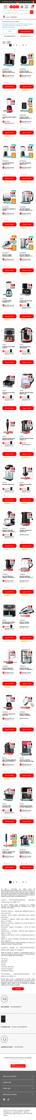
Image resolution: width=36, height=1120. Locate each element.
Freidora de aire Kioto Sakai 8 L (8, 393)
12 (23, 45)
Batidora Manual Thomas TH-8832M (25, 714)
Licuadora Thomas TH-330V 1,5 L (8, 714)
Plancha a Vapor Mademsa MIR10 (7, 255)
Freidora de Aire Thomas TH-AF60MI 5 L (26, 669)
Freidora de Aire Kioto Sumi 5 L (8, 347)
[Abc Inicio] (14, 7)
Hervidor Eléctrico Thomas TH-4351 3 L (8, 669)
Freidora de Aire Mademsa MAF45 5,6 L (8, 72)
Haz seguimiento (11, 1007)
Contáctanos (12, 1047)
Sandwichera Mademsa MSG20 (9, 209)
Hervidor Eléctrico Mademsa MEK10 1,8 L (26, 209)
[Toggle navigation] (5, 7)
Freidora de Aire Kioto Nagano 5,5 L (26, 301)
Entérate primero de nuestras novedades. (18, 1058)
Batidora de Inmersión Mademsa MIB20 (8, 852)
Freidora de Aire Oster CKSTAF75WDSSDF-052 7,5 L (27, 806)
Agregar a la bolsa (9, 86)
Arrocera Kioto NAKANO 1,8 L (6, 806)
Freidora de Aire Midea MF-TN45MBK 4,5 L (8, 623)
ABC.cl (6, 889)
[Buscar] (31, 12)
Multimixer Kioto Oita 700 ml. (26, 485)
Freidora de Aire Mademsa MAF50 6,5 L (26, 72)
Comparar (8, 82)
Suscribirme (20, 1066)
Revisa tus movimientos (14, 1027)
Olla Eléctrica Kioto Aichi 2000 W (25, 347)
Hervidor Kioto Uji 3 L (8, 484)
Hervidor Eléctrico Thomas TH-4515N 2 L (8, 577)
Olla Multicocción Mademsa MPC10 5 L (26, 852)
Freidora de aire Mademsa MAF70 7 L (26, 118)
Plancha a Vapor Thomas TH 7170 (24, 623)
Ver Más (18, 989)
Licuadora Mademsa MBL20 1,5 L (8, 163)
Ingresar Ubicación (26, 31)
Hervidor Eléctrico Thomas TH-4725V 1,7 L (26, 577)
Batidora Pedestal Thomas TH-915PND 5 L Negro (9, 531)
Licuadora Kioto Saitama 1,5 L (9, 118)
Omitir (10, 31)
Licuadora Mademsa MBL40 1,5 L (25, 163)
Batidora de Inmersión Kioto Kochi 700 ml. (8, 439)
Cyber (3, 980)
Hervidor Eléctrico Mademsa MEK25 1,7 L (26, 255)
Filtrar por (9, 36)
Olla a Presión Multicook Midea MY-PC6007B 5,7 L (9, 760)
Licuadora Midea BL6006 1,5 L (7, 301)
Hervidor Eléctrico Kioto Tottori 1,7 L (26, 439)
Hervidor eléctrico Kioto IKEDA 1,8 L (26, 393)
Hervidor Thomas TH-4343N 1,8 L (26, 531)
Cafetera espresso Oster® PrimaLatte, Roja (27, 760)
